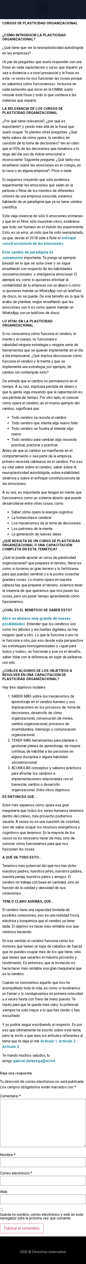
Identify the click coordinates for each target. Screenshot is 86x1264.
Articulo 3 (10, 1046)
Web (3, 1192)
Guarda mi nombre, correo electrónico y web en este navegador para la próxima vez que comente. (41, 1216)
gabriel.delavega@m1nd (34, 1061)
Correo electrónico (16, 1173)
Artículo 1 (48, 1041)
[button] (43, 8)
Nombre (7, 1155)
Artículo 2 (67, 1041)
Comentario (10, 1096)
